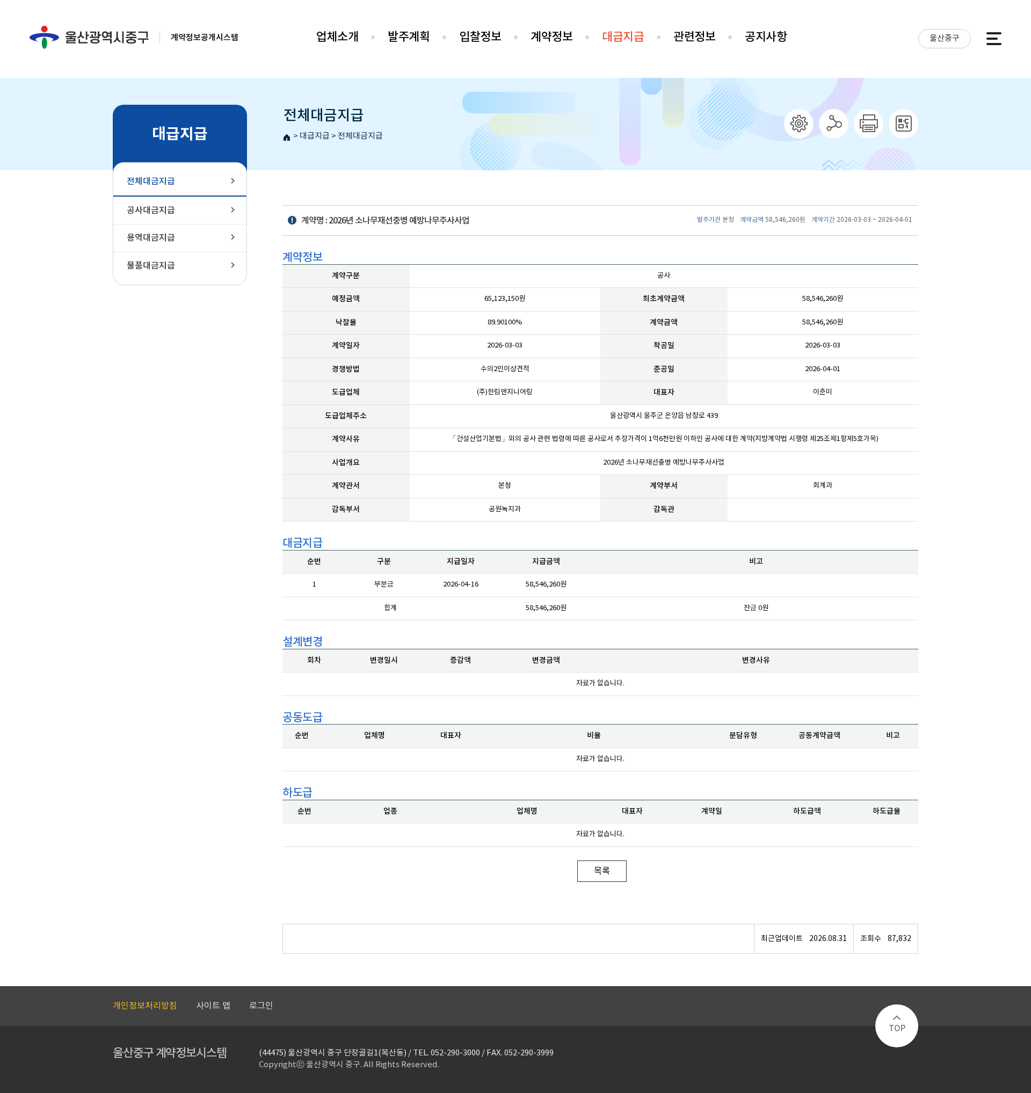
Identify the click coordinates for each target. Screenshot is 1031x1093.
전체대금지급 (360, 136)
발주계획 (409, 37)
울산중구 (945, 38)
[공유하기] (833, 124)
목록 (602, 871)
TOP (897, 1028)
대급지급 (623, 37)
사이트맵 (993, 38)
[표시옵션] (799, 124)
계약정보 (551, 37)
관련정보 (694, 37)
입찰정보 (480, 37)
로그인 (261, 1006)
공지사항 (766, 37)
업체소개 (337, 37)
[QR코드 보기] (903, 124)
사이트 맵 (213, 1006)
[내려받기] (868, 124)
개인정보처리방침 (145, 1006)
